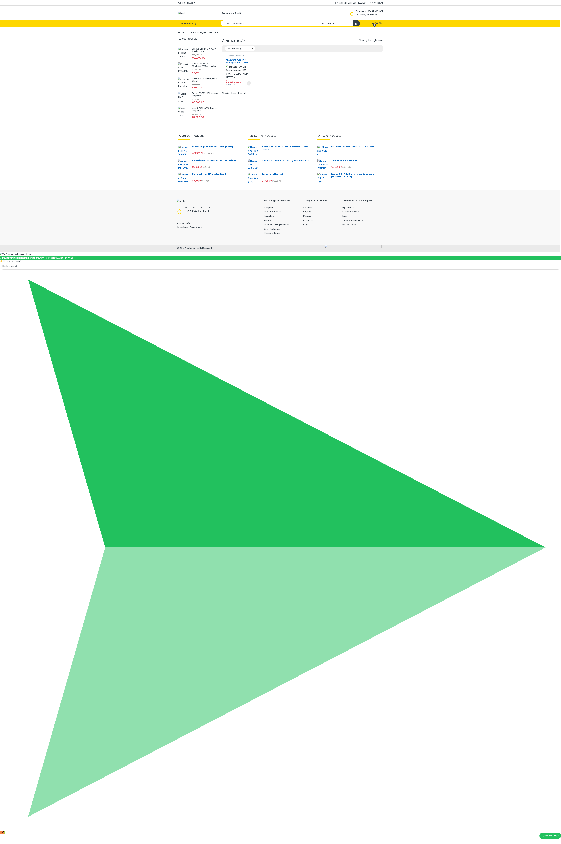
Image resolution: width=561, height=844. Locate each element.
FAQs (344, 216)
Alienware (230, 56)
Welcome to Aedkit (186, 3)
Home (181, 32)
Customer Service (350, 211)
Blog (305, 224)
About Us (307, 207)
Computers (239, 56)
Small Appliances (272, 229)
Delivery (307, 216)
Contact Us (308, 220)
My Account (377, 3)
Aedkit (188, 248)
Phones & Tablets (272, 211)
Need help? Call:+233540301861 (351, 3)
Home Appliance (272, 233)
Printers (267, 220)
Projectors (269, 216)
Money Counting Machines (276, 224)
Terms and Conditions (352, 220)
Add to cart (249, 83)
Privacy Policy (349, 224)
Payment (307, 211)
